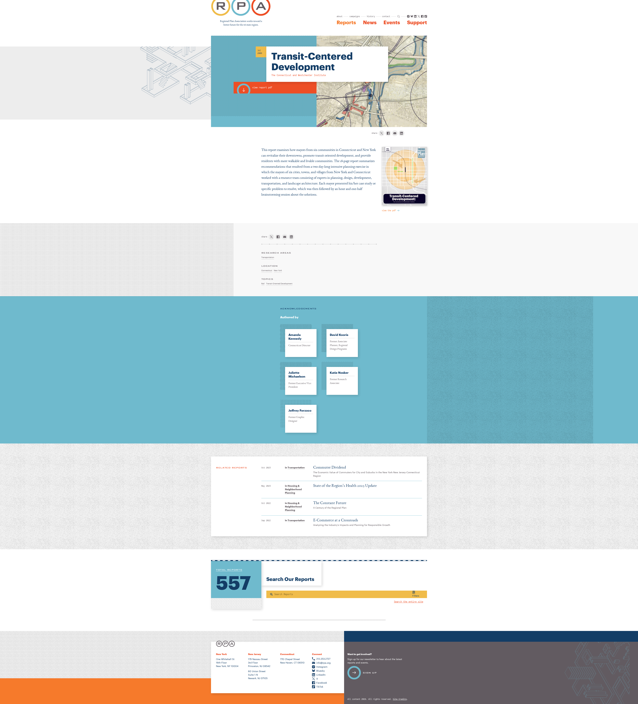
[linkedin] (401, 133)
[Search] (271, 594)
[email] (395, 133)
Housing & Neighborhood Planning (293, 489)
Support (417, 22)
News (369, 22)
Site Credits (400, 699)
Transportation (296, 467)
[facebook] (388, 133)
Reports (346, 22)
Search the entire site (408, 601)
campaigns (354, 16)
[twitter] (381, 133)
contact (386, 16)
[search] (398, 16)
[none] (298, 340)
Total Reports (229, 569)
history (371, 16)
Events (391, 22)
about (339, 16)
